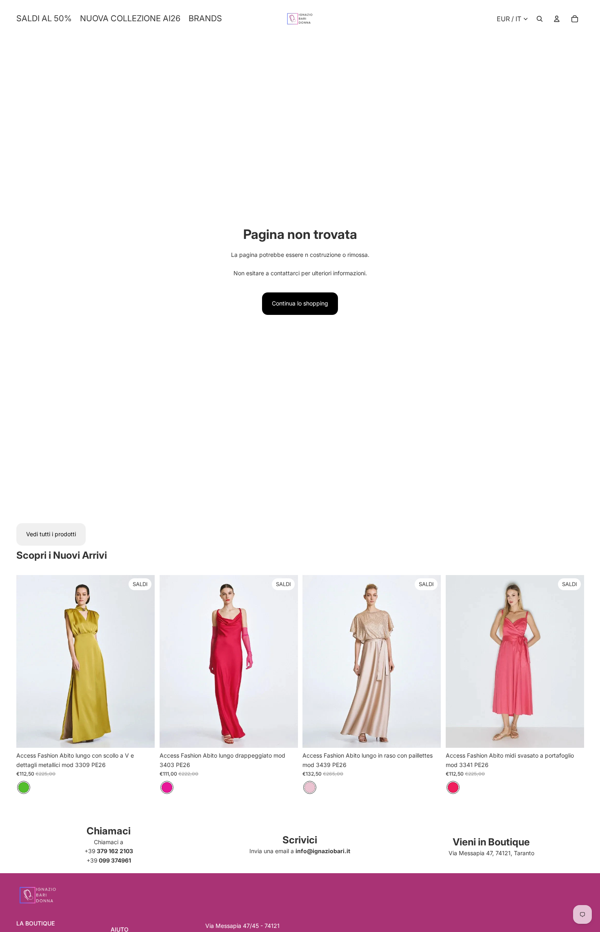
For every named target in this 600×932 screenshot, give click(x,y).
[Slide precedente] (28, 661)
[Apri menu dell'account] (557, 19)
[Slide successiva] (142, 661)
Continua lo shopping (300, 303)
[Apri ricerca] (540, 19)
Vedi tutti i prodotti (51, 534)
